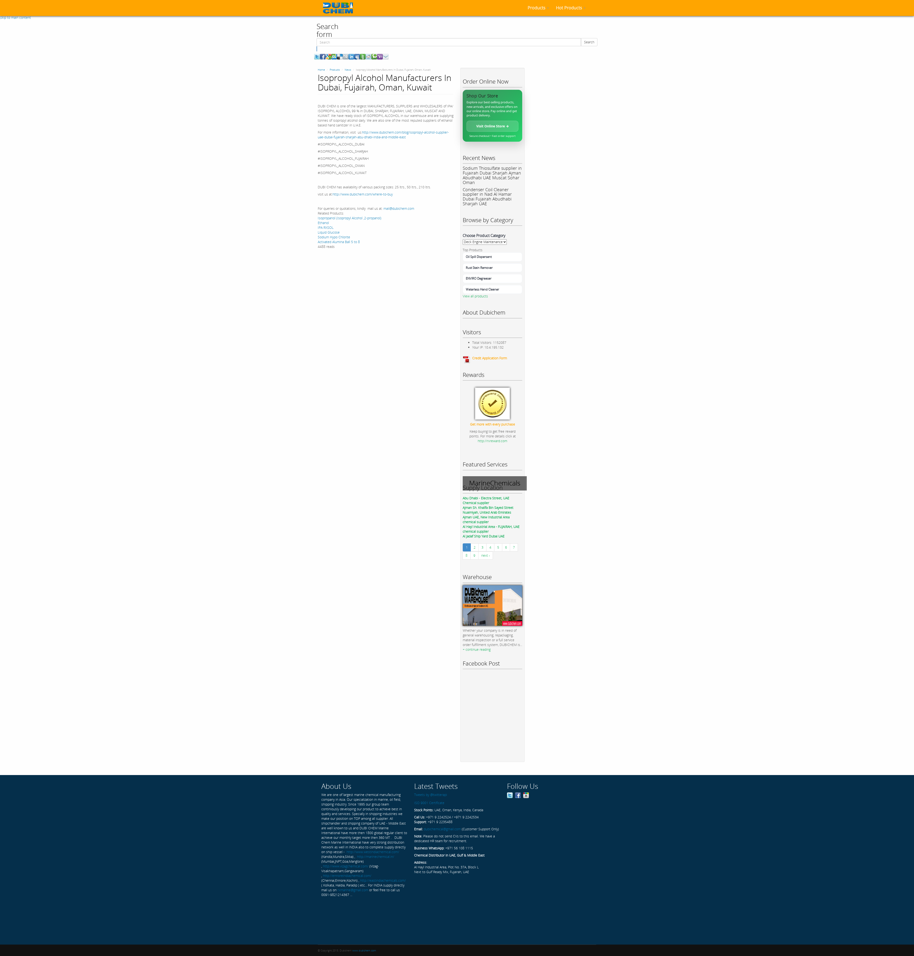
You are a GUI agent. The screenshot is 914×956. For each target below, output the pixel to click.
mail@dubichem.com (398, 208)
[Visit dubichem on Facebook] (518, 795)
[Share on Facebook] (323, 56)
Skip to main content (15, 17)
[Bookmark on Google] (328, 56)
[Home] (339, 8)
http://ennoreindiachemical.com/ (347, 875)
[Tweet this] (317, 56)
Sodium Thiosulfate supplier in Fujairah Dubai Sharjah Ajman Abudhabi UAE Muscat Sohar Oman (492, 175)
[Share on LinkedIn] (351, 56)
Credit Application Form (489, 358)
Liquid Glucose (329, 232)
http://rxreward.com (492, 441)
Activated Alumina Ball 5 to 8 (339, 242)
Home (321, 69)
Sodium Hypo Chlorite (334, 237)
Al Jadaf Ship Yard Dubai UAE (484, 536)
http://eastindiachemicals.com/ (383, 880)
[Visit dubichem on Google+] (526, 795)
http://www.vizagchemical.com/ (345, 866)
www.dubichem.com (364, 950)
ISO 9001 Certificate (429, 803)
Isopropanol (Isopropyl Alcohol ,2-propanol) (349, 218)
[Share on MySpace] (357, 56)
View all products (475, 296)
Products (537, 7)
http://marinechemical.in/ (375, 856)
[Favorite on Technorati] (374, 56)
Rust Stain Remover (479, 267)
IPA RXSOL (325, 227)
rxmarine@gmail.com (353, 890)
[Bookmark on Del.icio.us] (340, 56)
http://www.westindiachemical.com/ (373, 852)
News (348, 69)
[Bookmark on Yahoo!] (380, 56)
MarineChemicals (494, 482)
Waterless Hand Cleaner (482, 289)
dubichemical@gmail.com (442, 829)
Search (589, 42)
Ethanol (323, 222)
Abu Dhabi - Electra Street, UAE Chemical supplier (486, 500)
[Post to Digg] (345, 56)
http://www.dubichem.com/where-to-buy (363, 194)
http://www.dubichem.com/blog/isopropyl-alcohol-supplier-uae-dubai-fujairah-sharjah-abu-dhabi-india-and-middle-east (383, 134)
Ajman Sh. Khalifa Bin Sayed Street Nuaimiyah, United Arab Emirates (488, 510)
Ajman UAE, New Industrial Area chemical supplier (486, 519)
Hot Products (569, 7)
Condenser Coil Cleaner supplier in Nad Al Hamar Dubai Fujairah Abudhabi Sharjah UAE (487, 196)
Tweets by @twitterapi (430, 794)
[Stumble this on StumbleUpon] (334, 56)
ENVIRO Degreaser (479, 278)
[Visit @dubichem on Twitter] (510, 795)
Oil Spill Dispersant (479, 257)
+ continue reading (477, 649)
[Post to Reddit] (368, 56)
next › (485, 555)
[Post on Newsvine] (363, 56)
